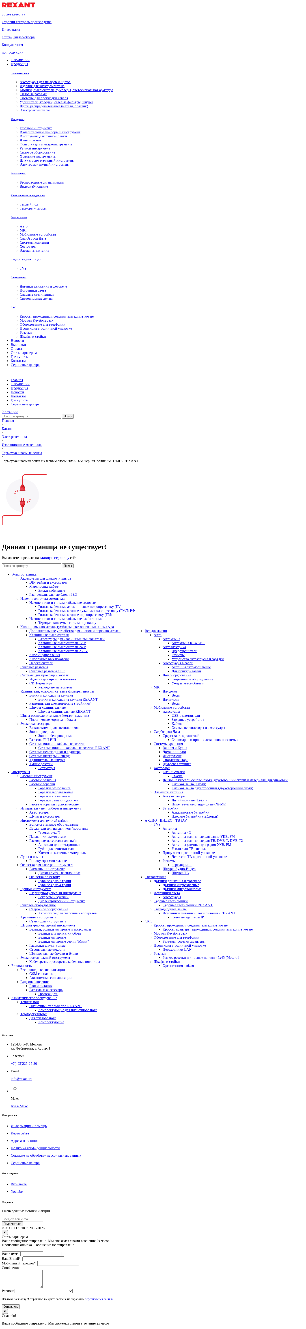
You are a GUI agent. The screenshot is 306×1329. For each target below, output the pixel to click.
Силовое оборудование (38, 905)
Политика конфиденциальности (35, 1148)
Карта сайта (20, 1133)
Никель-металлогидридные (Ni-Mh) (199, 804)
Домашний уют (174, 752)
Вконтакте (19, 1184)
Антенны (170, 828)
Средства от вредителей (181, 736)
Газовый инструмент (36, 776)
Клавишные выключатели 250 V (63, 651)
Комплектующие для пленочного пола (67, 1010)
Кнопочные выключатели (49, 659)
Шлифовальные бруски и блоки (53, 953)
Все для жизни (19, 217)
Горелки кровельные (54, 796)
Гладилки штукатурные (47, 945)
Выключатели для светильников (54, 727)
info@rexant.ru (21, 1079)
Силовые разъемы (34, 667)
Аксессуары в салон (178, 663)
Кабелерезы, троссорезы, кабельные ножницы (64, 961)
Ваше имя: (10, 1254)
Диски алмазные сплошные (59, 873)
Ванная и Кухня (175, 748)
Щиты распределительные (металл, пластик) (54, 715)
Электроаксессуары (35, 723)
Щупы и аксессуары (44, 816)
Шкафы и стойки (167, 961)
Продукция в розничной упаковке (189, 853)
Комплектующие (51, 1022)
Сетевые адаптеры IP (188, 917)
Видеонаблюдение (34, 982)
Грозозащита (48, 994)
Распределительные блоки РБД (53, 594)
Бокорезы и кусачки (53, 897)
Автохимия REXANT (188, 643)
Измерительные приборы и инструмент (50, 808)
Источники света (167, 893)
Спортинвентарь (175, 760)
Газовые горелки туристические (54, 804)
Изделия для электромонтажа (42, 598)
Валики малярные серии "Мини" (63, 941)
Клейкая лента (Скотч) (189, 784)
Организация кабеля (178, 966)
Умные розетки (41, 764)
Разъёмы (178, 655)
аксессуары (171, 711)
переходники (182, 865)
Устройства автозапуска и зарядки (198, 659)
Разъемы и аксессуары (46, 990)
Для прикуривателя (186, 671)
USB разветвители (186, 715)
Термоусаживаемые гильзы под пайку (67, 623)
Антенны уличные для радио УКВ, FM (201, 844)
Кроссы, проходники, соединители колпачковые (191, 925)
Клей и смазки (174, 772)
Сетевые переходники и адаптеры (55, 752)
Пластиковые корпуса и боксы (52, 719)
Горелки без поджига (54, 788)
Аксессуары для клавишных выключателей (71, 639)
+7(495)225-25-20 (24, 1063)
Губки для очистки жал (56, 849)
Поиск (68, 416)
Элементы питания (168, 792)
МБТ (157, 687)
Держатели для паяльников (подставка (58, 828)
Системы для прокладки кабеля (44, 675)
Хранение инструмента (38, 917)
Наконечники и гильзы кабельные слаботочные (65, 619)
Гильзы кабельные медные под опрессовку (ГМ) (75, 615)
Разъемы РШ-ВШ (42, 740)
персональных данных (99, 1299)
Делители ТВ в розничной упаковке (199, 857)
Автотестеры (39, 812)
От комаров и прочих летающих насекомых (205, 740)
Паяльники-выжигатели (47, 836)
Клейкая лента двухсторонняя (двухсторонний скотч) (212, 788)
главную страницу (54, 558)
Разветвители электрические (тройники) (60, 703)
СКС (13, 307)
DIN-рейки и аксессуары (48, 582)
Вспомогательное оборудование (53, 824)
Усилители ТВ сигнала (189, 849)
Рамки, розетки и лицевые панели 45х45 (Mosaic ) (201, 957)
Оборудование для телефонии (176, 937)
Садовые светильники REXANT (188, 905)
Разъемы (169, 861)
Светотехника (18, 277)
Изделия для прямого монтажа (52, 679)
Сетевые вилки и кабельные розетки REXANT (74, 748)
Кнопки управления (44, 655)
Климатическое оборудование (28, 195)
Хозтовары (162, 768)
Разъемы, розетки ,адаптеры (184, 941)
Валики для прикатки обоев (59, 933)
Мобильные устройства (172, 707)
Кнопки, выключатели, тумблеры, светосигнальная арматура (67, 627)
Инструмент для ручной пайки (44, 820)
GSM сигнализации (44, 974)
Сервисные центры (25, 1163)
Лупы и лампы (31, 857)
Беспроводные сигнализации (42, 970)
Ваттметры (46, 768)
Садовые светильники (171, 901)
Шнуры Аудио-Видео (179, 869)
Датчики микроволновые (182, 889)
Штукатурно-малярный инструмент (47, 925)
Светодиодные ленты (170, 909)
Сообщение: (11, 1268)
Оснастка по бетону (44, 877)
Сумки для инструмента (47, 921)
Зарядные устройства (188, 719)
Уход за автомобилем (188, 683)
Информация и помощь (29, 1126)
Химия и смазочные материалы (62, 853)
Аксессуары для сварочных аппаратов (67, 913)
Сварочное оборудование (48, 909)
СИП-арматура (40, 683)
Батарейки (171, 808)
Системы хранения (168, 744)
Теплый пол (29, 1002)
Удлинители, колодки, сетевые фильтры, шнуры (57, 691)
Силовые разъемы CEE (47, 671)
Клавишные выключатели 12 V (62, 643)
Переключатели (41, 663)
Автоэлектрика (174, 647)
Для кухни (171, 699)
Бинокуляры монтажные (48, 861)
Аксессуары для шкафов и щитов (45, 578)
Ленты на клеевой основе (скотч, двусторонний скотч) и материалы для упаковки (225, 780)
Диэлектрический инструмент (61, 901)
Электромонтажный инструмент (45, 957)
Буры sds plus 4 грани (54, 885)
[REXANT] (18, 7)
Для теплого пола (42, 1018)
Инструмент (17, 119)
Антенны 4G (181, 832)
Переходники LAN (177, 949)
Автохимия (171, 639)
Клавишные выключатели (49, 635)
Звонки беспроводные (55, 736)
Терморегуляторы (33, 1014)
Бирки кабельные (51, 590)
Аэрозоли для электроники (59, 844)
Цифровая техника (177, 764)
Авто (158, 635)
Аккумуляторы (174, 796)
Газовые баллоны (42, 780)
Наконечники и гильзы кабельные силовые (62, 602)
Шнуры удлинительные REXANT (64, 711)
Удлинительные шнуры (47, 760)
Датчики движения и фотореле (177, 881)
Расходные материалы (55, 687)
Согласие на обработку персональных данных (46, 1155)
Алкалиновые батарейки (190, 812)
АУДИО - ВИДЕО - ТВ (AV (26, 259)
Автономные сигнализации (50, 978)
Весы (176, 695)
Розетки (160, 953)
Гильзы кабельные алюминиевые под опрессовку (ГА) (79, 606)
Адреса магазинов (25, 1141)
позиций (10, 412)
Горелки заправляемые (55, 792)
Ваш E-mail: (12, 1258)
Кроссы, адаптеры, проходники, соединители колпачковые (208, 929)
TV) (157, 824)
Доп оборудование (177, 675)
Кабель (177, 723)
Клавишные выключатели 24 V (62, 647)
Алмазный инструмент (47, 869)
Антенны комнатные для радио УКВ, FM (203, 836)
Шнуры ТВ (180, 873)
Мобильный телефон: (19, 1263)
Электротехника (20, 73)
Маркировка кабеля (44, 586)
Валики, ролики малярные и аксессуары (60, 929)
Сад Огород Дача (167, 732)
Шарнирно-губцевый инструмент (55, 893)
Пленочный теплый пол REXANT (55, 1006)
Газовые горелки (42, 784)
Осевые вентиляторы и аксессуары (198, 727)
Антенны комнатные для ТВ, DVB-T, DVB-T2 (207, 840)
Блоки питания (40, 986)
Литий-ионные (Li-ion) (189, 800)
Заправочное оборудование (192, 679)
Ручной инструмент (35, 889)
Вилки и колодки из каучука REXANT (68, 699)
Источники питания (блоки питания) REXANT (199, 913)
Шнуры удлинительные (47, 707)
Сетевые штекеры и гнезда (49, 756)
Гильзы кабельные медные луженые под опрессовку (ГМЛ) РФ (86, 611)
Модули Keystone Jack (170, 933)
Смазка (177, 776)
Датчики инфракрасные (181, 885)
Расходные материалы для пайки (54, 840)
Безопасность (18, 173)
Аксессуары (172, 897)
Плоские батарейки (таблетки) (195, 816)
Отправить (11, 1306)
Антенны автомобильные (191, 667)
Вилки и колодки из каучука (51, 695)
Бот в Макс (19, 1106)
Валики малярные (52, 937)
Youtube (17, 1191)
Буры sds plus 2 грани (54, 881)
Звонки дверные (41, 732)
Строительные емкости (47, 949)
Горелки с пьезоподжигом (58, 800)
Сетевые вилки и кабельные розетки (57, 744)
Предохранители (184, 651)
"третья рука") (49, 832)
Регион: (8, 1291)
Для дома (170, 691)
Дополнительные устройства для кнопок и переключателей (75, 631)
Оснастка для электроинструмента (46, 865)
